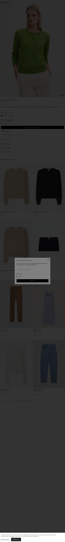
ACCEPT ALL (16, 539)
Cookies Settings (5, 539)
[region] (32, 537)
